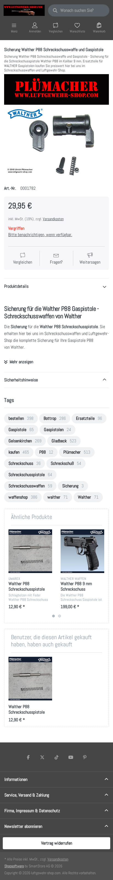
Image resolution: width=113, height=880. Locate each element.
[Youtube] (71, 757)
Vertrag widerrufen (56, 843)
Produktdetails (16, 286)
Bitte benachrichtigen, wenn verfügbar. (40, 235)
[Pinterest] (85, 757)
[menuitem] (21, 418)
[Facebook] (28, 757)
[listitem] (56, 126)
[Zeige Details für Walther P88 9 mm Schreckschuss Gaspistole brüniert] (82, 551)
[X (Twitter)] (42, 757)
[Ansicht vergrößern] (56, 126)
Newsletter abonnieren (23, 826)
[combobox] (78, 10)
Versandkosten (53, 218)
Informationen (15, 779)
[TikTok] (56, 757)
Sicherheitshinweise (21, 380)
